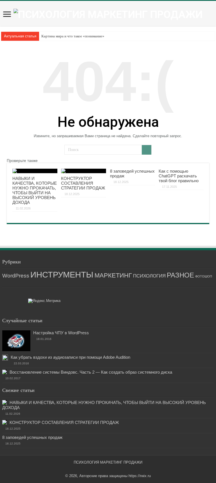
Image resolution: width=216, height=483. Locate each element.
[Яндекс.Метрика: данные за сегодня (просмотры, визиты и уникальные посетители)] (44, 301)
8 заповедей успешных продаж (32, 437)
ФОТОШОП (203, 276)
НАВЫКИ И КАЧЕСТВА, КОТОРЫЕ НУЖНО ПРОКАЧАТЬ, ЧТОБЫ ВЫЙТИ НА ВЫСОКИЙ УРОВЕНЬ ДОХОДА (34, 190)
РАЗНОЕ (180, 275)
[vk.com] (106, 469)
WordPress (15, 276)
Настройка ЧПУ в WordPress (61, 332)
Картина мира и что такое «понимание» (72, 36)
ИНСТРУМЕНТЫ (61, 274)
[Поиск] (146, 150)
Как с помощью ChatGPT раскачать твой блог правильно (179, 176)
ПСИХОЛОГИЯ (149, 276)
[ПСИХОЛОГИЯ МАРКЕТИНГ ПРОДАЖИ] (108, 14)
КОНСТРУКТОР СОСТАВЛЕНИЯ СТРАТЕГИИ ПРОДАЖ (83, 183)
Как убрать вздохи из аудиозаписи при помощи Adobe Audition (70, 357)
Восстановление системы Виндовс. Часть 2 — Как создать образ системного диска (91, 372)
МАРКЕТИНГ (113, 275)
